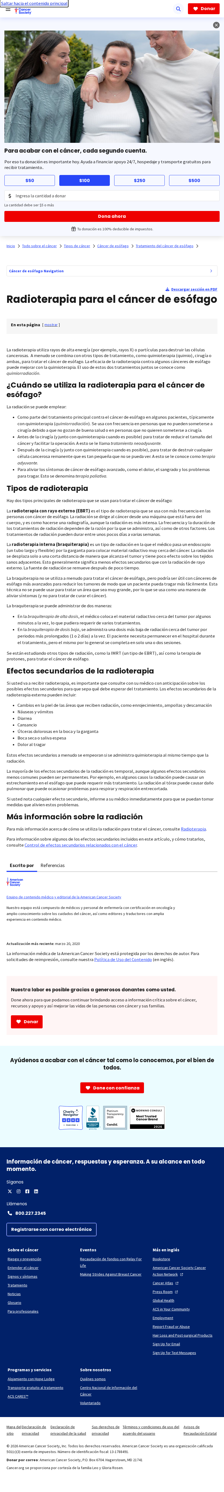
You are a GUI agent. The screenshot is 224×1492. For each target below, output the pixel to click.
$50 (29, 180)
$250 (139, 180)
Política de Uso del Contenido (123, 959)
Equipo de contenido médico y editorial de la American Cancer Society (64, 897)
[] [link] (51, 324)
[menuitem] (211, 271)
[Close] (216, 25)
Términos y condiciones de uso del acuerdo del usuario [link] (151, 1430)
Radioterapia (193, 829)
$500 (194, 180)
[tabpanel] (112, 903)
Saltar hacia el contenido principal (34, 3)
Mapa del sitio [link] (14, 1430)
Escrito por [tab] (22, 865)
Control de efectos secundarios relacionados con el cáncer (81, 845)
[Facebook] (27, 1191)
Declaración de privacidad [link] (34, 1430)
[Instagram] (18, 1191)
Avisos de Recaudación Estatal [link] (200, 1430)
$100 (84, 180)
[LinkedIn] (36, 1191)
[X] (10, 1191)
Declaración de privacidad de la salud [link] (68, 1430)
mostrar (51, 324)
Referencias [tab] (52, 865)
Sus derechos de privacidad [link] (106, 1430)
